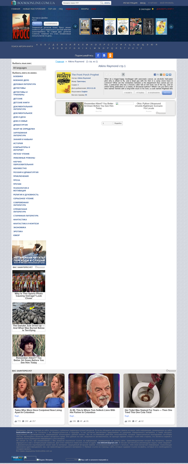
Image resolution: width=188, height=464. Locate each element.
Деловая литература (24, 84)
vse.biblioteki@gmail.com (107, 443)
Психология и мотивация (21, 189)
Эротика (18, 231)
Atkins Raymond (84, 78)
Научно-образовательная (23, 163)
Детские (17, 99)
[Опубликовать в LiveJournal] (158, 74)
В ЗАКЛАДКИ (145, 9)
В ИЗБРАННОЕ (51, 24)
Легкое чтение (21, 154)
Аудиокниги (72, 9)
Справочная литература (20, 210)
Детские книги (21, 102)
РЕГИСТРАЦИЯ (130, 3)
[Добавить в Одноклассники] (164, 74)
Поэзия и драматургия (25, 172)
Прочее (17, 184)
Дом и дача (19, 117)
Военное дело (21, 80)
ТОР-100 (52, 9)
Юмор (16, 235)
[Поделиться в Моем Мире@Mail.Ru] (161, 74)
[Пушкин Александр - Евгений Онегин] (84, 34)
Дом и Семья (20, 121)
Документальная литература (22, 107)
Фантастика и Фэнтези (26, 223)
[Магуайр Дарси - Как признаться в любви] (110, 34)
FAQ (61, 9)
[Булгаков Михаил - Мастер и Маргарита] (148, 34)
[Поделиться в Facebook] (155, 74)
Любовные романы (24, 158)
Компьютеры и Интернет (21, 148)
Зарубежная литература (20, 134)
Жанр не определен (24, 129)
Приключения (21, 176)
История (18, 143)
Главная (15, 9)
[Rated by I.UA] (30, 460)
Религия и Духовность (26, 195)
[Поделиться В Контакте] (170, 74)
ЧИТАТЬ (37, 24)
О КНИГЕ (128, 93)
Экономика (19, 227)
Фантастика (20, 219)
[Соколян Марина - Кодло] (97, 34)
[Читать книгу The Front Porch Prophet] (64, 93)
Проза (16, 180)
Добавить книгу (165, 9)
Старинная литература (25, 216)
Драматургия (20, 125)
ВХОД (142, 3)
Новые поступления (34, 9)
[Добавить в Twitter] (167, 74)
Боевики (18, 76)
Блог (93, 9)
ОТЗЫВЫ (140, 93)
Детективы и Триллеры (20, 93)
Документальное (22, 113)
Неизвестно (20, 168)
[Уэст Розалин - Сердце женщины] (161, 34)
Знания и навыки (23, 139)
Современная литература (20, 203)
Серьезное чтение (23, 198)
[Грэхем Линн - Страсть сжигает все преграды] (123, 34)
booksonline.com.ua (24, 432)
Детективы (19, 88)
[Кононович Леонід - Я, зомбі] (135, 34)
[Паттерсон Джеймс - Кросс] (21, 39)
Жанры (84, 9)
